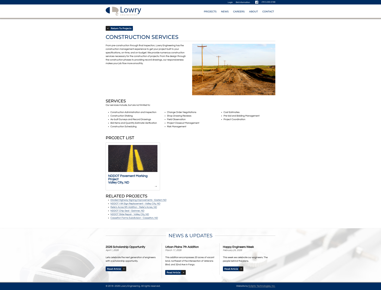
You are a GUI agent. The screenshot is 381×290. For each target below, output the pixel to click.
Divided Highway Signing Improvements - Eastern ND (138, 200)
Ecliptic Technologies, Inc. (261, 286)
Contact (268, 11)
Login (230, 2)
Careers (239, 11)
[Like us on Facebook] (256, 2)
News (225, 11)
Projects (210, 11)
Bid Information (243, 2)
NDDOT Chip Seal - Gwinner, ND (127, 211)
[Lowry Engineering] (123, 11)
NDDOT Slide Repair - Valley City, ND (129, 214)
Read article (114, 268)
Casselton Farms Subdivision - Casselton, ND (134, 218)
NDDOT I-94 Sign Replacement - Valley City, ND (135, 204)
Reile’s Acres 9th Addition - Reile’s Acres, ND (133, 207)
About (253, 11)
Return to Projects (120, 28)
